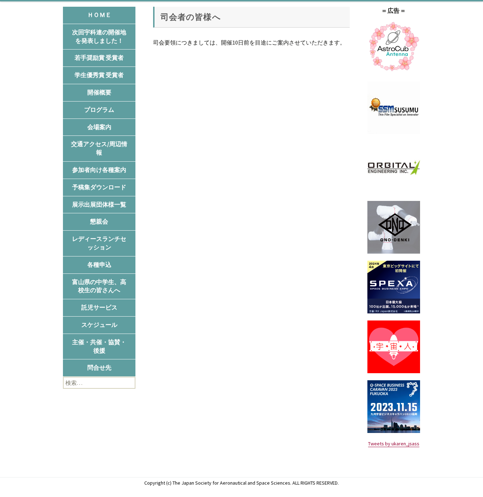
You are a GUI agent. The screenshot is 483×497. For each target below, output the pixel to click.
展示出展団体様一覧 (99, 204)
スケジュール (99, 325)
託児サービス (99, 307)
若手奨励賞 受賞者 (99, 58)
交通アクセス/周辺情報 (99, 148)
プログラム (99, 110)
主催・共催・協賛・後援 (99, 346)
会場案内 (99, 127)
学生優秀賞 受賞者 (99, 75)
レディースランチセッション (99, 243)
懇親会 (99, 221)
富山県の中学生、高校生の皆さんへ (99, 286)
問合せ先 (99, 367)
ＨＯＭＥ (99, 15)
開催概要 (99, 92)
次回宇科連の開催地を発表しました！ (99, 36)
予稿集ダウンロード (99, 187)
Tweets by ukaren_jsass (393, 443)
